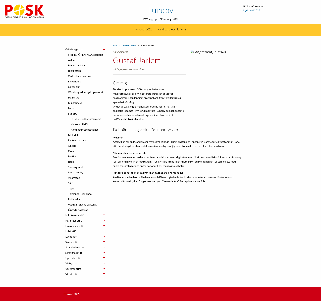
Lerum (71, 108)
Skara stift (71, 241)
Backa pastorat (77, 65)
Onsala (72, 145)
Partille (72, 156)
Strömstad (74, 177)
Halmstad (73, 97)
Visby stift (71, 263)
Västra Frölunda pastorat (82, 204)
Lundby (160, 10)
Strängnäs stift (73, 252)
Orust (71, 151)
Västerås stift (73, 268)
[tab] (85, 130)
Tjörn (71, 188)
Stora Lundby (75, 172)
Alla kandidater (129, 45)
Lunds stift (71, 236)
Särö (70, 183)
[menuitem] (131, 29)
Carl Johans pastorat (80, 76)
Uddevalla (74, 199)
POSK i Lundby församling (86, 118)
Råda (71, 161)
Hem (115, 45)
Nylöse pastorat (77, 140)
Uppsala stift (72, 258)
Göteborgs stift (74, 49)
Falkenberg (74, 81)
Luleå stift (71, 231)
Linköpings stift (74, 225)
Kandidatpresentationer (172, 29)
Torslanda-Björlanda (80, 193)
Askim (71, 60)
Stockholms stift (74, 247)
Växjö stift (71, 274)
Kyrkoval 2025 (251, 10)
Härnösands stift (75, 215)
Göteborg (74, 86)
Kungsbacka (75, 102)
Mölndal (73, 134)
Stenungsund (75, 167)
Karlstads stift (73, 220)
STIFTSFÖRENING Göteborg (85, 54)
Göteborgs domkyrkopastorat (85, 92)
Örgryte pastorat (78, 209)
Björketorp (74, 70)
